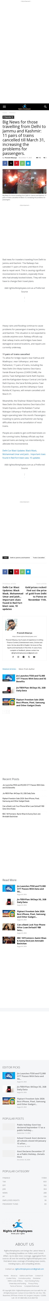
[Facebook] (5, 163)
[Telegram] (28, 163)
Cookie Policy (11, 1278)
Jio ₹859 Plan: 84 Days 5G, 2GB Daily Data (19, 793)
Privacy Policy (33, 1283)
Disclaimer (37, 1278)
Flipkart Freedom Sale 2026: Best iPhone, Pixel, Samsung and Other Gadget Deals (30, 702)
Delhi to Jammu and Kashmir (20, 558)
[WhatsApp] (22, 163)
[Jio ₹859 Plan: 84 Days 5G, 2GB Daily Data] (9, 690)
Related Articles (9, 669)
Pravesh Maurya (11, 158)
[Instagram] (19, 657)
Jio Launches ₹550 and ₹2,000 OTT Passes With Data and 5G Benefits (31, 678)
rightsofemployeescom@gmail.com (29, 1269)
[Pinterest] (16, 163)
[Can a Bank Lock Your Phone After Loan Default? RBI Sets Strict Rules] (9, 927)
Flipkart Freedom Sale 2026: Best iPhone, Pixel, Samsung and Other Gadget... (31, 914)
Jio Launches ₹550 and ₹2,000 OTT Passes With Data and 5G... (31, 889)
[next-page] (8, 711)
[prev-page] (4, 711)
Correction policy (24, 1278)
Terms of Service (16, 1286)
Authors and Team (26, 1276)
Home (5, 113)
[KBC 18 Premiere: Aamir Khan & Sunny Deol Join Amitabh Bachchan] (9, 941)
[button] (4, 106)
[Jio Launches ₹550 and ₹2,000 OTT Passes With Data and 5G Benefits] (9, 678)
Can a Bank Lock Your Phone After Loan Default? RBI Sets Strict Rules (23, 807)
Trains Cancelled (38, 558)
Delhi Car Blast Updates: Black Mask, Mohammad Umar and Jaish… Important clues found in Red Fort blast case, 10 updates (24, 454)
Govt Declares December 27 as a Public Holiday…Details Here (31, 1154)
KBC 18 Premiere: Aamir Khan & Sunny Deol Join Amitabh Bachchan (22, 815)
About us (14, 1276)
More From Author (27, 669)
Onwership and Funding (17, 1283)
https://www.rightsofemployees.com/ (24, 636)
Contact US (39, 1276)
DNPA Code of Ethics (15, 1281)
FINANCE (12, 113)
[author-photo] (24, 625)
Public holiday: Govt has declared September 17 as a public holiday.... (31, 1127)
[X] (10, 163)
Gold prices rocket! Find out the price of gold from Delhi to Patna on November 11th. (35, 593)
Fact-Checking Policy (32, 1281)
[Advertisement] (24, 27)
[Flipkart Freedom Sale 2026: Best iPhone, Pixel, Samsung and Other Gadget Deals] (9, 702)
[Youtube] (35, 657)
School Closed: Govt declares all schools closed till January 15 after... (31, 1141)
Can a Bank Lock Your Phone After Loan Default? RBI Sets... (31, 927)
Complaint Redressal (31, 1286)
